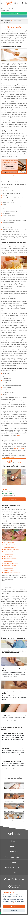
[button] (2, 3)
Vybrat (15, 902)
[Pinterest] (19, 879)
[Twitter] (23, 879)
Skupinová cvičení (12, 857)
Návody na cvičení (13, 867)
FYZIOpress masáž (9, 542)
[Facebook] (5, 879)
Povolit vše (14, 906)
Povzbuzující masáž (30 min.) (11, 545)
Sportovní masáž (8, 552)
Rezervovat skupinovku (14, 16)
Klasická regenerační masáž (11, 549)
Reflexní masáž (8, 556)
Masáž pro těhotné (9, 570)
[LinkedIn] (16, 879)
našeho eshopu (10, 457)
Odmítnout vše (14, 910)
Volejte (4, 8)
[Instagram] (12, 879)
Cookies (14, 873)
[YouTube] (9, 879)
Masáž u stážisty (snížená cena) (12, 572)
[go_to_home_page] (14, 833)
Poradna (7, 20)
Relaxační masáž (8, 554)
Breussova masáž (8, 568)
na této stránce (19, 448)
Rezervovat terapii (14, 13)
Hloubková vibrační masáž (11, 563)
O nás (13, 841)
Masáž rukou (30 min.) (10, 547)
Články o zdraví (17, 20)
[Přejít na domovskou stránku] (12, 2)
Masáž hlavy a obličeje (10, 565)
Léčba (12, 846)
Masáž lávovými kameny (10, 558)
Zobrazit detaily (12, 499)
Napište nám (5, 10)
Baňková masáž (8, 561)
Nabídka (12, 852)
